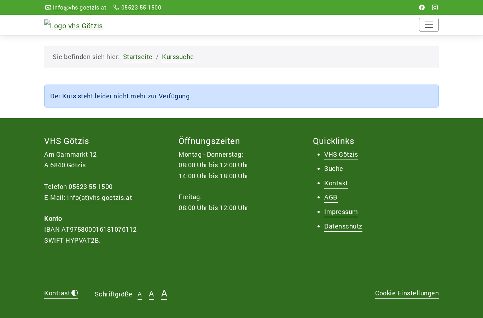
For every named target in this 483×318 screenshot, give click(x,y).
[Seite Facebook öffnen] (422, 7)
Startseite (138, 56)
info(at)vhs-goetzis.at (99, 197)
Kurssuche (178, 56)
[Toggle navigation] (429, 25)
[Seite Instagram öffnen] (435, 7)
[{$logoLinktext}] (73, 24)
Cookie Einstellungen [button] (407, 293)
